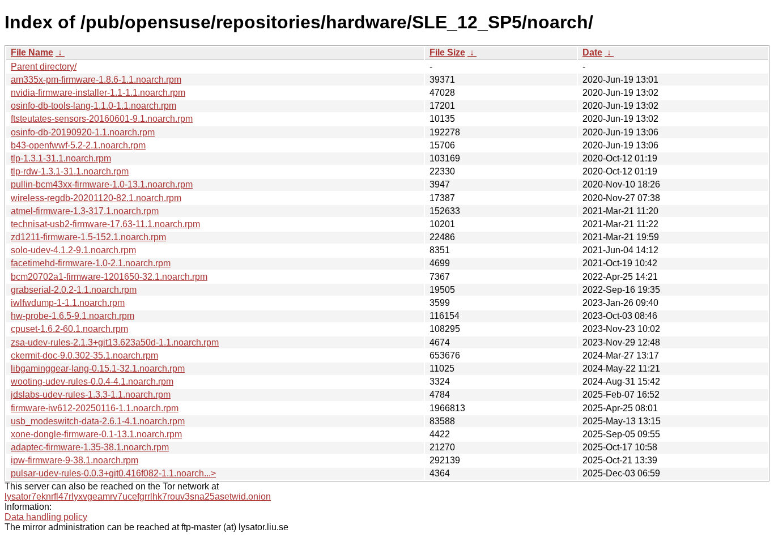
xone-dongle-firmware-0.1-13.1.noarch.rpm (96, 434)
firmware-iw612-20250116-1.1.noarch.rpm (94, 408)
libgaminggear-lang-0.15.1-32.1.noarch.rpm (98, 368)
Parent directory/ (43, 66)
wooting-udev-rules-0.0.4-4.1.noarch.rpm (92, 381)
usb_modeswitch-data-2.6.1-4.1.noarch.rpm (98, 421)
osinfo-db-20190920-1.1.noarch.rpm (83, 132)
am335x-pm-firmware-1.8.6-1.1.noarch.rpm (96, 79)
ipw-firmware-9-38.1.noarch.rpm (74, 460)
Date (592, 52)
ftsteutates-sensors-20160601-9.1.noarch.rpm (102, 118)
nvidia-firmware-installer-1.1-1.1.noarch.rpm (98, 92)
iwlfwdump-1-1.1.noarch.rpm (68, 303)
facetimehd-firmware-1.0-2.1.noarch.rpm (91, 263)
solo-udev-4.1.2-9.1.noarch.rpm (73, 250)
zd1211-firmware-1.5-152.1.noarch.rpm (88, 237)
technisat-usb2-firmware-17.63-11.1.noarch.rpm (105, 224)
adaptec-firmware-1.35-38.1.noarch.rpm (90, 447)
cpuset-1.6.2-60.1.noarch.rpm (69, 329)
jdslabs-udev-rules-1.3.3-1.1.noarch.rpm (91, 394)
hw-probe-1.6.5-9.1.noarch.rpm (72, 316)
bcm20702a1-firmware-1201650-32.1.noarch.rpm (109, 277)
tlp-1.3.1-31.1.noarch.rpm (61, 158)
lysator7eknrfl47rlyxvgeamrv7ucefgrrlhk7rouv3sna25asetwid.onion (138, 496)
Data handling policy (46, 517)
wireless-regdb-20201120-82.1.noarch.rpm (96, 198)
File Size (447, 52)
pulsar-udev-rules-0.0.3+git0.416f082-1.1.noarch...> (113, 473)
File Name (32, 52)
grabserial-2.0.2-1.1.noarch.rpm (74, 290)
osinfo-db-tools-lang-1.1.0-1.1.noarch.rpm (93, 105)
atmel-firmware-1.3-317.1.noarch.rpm (85, 211)
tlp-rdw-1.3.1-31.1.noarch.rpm (70, 171)
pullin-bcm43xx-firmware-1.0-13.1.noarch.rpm (102, 184)
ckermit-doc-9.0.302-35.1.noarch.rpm (84, 355)
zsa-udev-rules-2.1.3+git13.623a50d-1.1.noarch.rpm (115, 342)
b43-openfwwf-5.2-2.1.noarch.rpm (78, 145)
